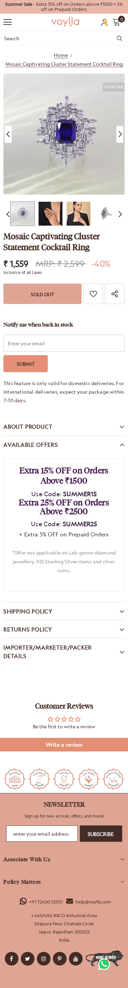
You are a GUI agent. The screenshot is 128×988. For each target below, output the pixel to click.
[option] (64, 7)
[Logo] (65, 22)
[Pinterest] (60, 959)
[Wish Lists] (93, 294)
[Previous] (8, 134)
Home (61, 55)
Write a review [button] (64, 744)
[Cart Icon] (116, 22)
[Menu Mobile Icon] (7, 22)
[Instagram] (44, 959)
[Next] (119, 134)
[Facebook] (11, 959)
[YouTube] (76, 959)
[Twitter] (27, 959)
